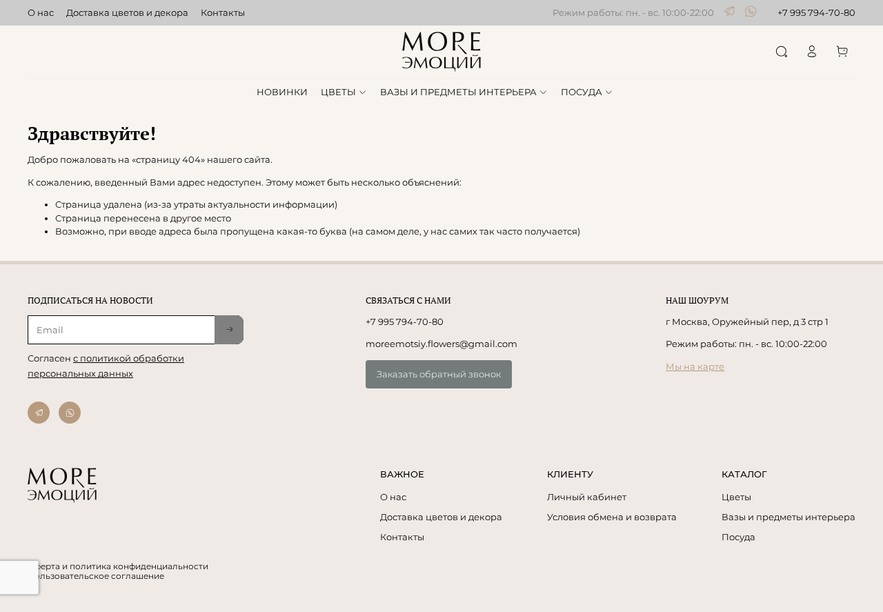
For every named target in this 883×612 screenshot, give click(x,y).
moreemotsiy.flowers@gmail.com (441, 343)
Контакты (223, 12)
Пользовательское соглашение (96, 576)
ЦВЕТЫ (338, 91)
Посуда (738, 536)
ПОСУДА (581, 91)
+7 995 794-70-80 (816, 12)
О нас (41, 12)
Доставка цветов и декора (127, 12)
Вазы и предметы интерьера (788, 516)
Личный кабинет (586, 496)
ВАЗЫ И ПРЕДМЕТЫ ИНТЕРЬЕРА (458, 91)
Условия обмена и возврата (612, 516)
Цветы (736, 496)
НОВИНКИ (282, 91)
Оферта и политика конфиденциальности (118, 566)
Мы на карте (695, 366)
